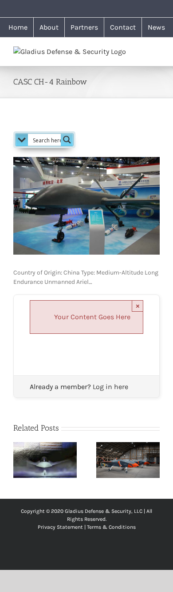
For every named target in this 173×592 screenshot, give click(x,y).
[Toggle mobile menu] (156, 51)
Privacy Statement (60, 527)
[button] (20, 459)
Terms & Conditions (111, 527)
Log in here (110, 386)
